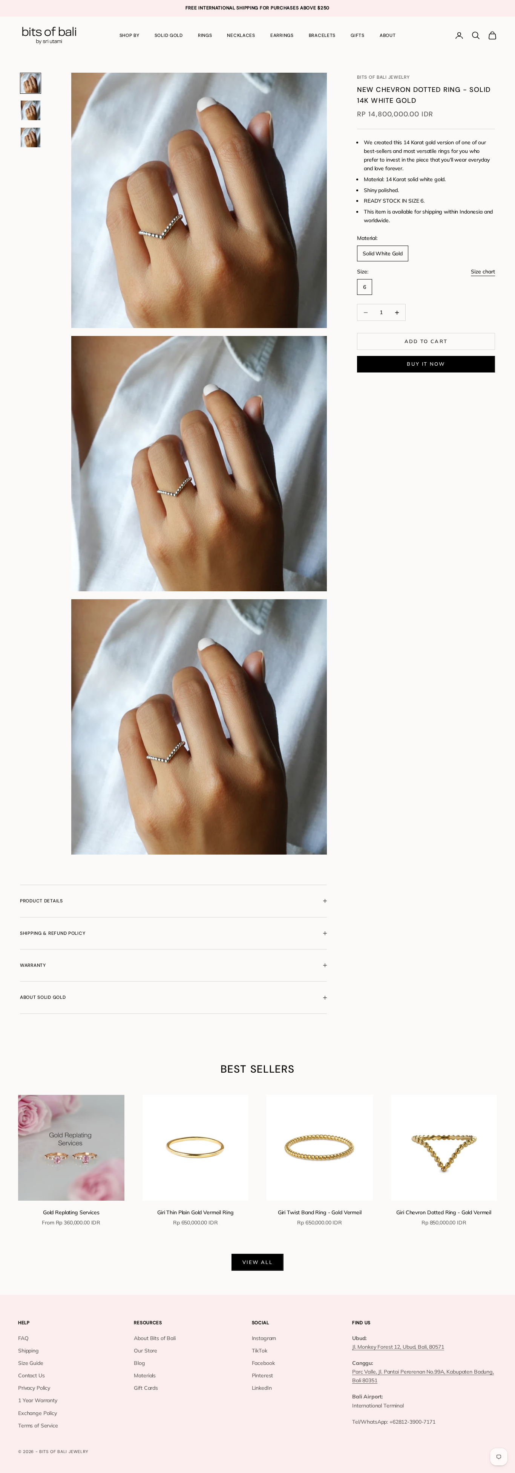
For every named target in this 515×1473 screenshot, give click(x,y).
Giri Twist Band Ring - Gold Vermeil (320, 1212)
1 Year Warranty (37, 1400)
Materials (145, 1375)
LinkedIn (262, 1387)
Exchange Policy (37, 1413)
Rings (205, 35)
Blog (139, 1363)
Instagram (264, 1338)
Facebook (263, 1363)
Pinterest (262, 1375)
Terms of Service (38, 1425)
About (388, 35)
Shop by (129, 35)
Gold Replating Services (71, 1212)
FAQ (23, 1338)
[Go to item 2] (30, 110)
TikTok (259, 1350)
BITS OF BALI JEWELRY (383, 77)
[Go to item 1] (30, 83)
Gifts (358, 35)
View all (257, 1262)
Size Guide (30, 1363)
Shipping (28, 1350)
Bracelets (322, 35)
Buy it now (426, 364)
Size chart (483, 271)
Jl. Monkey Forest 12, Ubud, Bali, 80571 (398, 1346)
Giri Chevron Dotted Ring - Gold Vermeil (443, 1212)
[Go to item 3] (30, 137)
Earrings (282, 35)
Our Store (145, 1350)
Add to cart (426, 341)
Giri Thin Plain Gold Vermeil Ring (195, 1212)
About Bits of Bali (154, 1338)
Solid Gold (169, 35)
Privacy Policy (34, 1387)
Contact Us (31, 1375)
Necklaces (241, 35)
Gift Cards (146, 1387)
